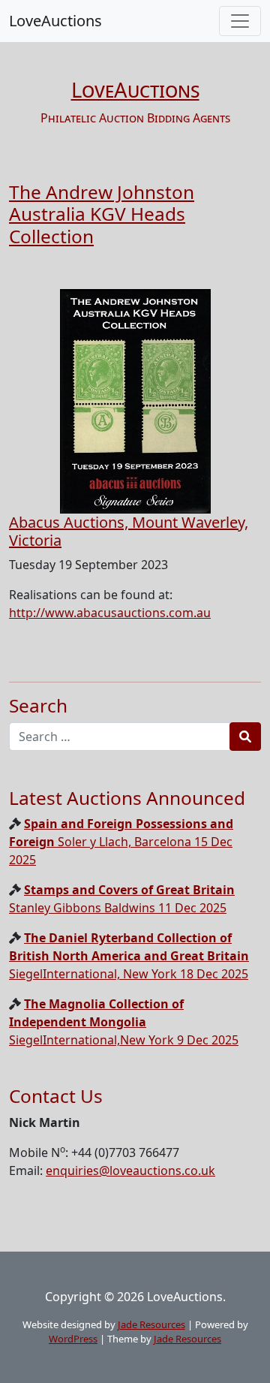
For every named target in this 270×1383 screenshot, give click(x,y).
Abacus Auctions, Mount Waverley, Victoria (128, 531)
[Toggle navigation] (240, 21)
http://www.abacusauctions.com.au (110, 612)
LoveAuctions (55, 21)
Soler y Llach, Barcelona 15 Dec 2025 (121, 841)
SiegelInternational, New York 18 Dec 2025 (129, 956)
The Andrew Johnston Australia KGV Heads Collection (101, 214)
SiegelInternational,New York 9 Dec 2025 (123, 1022)
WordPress (73, 1338)
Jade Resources (151, 1324)
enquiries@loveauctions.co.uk (130, 1170)
